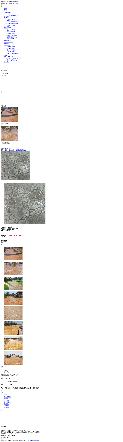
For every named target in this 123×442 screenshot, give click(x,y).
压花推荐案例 (11, 46)
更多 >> (3, 242)
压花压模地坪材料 (12, 21)
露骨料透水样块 (12, 37)
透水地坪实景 (11, 30)
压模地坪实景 (11, 20)
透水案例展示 (11, 52)
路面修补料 (7, 13)
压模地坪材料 (30, 70)
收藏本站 (3, 3)
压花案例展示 (11, 48)
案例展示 (7, 44)
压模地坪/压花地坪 (14, 70)
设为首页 (9, 3)
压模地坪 (11, 150)
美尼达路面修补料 (12, 15)
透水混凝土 (7, 400)
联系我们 (6, 62)
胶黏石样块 (10, 39)
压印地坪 (23, 70)
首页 (6, 150)
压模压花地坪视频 (12, 58)
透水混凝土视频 (12, 60)
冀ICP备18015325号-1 (33, 440)
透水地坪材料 (11, 31)
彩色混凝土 (8, 41)
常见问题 (16, 3)
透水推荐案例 (11, 50)
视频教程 (8, 56)
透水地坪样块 (11, 33)
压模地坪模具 (11, 25)
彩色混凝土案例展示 (13, 53)
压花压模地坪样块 (12, 23)
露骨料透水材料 (12, 35)
